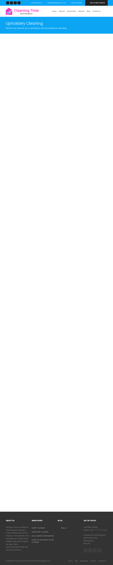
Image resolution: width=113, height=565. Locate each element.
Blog (88, 11)
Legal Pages (84, 561)
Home (54, 11)
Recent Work (71, 11)
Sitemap (93, 561)
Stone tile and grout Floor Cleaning (43, 541)
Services (62, 11)
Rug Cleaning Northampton (43, 536)
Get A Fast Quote (97, 3)
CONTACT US (56, 226)
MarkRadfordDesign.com (41, 561)
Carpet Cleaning (38, 528)
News (63, 528)
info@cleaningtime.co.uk (56, 3)
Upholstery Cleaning (40, 532)
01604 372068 (59, 221)
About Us (81, 11)
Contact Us (97, 11)
